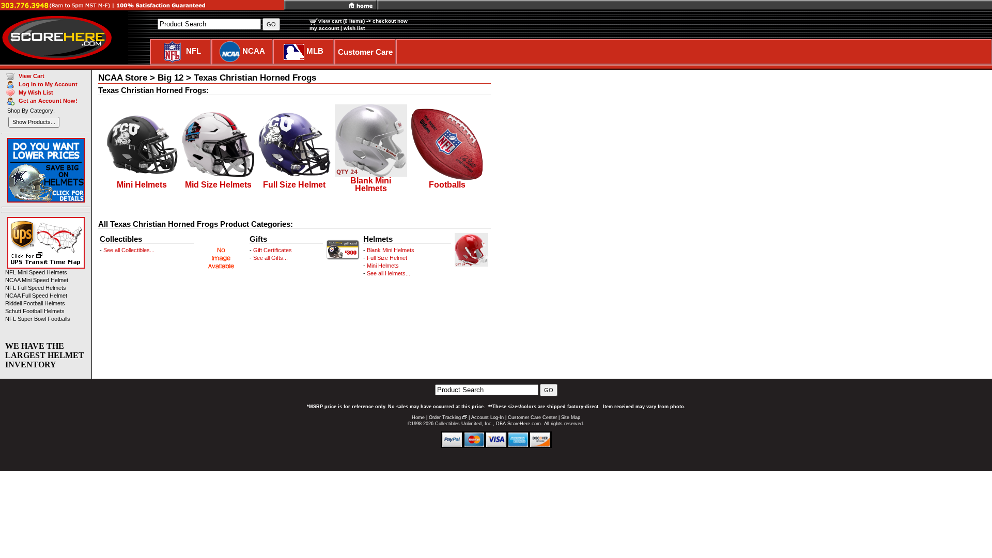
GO (548, 390)
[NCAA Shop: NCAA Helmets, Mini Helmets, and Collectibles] (230, 51)
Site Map (570, 417)
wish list (354, 28)
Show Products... (33, 122)
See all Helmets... (388, 273)
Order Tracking (445, 417)
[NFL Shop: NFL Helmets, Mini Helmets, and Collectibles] (172, 51)
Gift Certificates (272, 250)
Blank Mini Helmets (390, 250)
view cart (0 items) (341, 21)
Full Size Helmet (387, 258)
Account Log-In (487, 417)
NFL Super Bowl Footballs (37, 319)
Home (418, 417)
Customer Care (365, 52)
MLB (314, 51)
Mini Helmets (383, 265)
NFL (193, 51)
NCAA (253, 51)
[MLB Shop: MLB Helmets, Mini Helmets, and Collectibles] (294, 51)
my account (324, 28)
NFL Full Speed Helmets (35, 288)
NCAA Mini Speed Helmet (36, 280)
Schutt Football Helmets (35, 311)
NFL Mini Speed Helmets (36, 272)
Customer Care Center (532, 417)
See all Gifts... (270, 258)
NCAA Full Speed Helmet (36, 295)
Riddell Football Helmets (35, 303)
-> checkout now (387, 21)
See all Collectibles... (128, 250)
